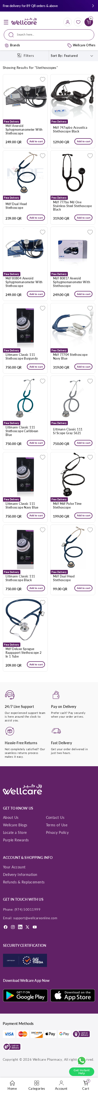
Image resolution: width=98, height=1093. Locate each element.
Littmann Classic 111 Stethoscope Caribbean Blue (22, 431)
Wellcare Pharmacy (47, 1059)
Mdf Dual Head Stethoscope (16, 206)
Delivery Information (20, 874)
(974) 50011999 (28, 909)
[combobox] (48, 35)
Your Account (14, 867)
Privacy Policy (57, 832)
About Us (11, 817)
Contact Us (55, 817)
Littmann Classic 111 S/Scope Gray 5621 (68, 431)
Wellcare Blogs (15, 825)
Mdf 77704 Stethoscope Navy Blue (70, 356)
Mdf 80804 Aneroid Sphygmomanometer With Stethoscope (24, 282)
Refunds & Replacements (24, 882)
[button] (93, 6)
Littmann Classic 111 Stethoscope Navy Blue (22, 505)
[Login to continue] (42, 79)
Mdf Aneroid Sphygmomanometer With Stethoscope (24, 129)
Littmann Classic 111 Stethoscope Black (20, 578)
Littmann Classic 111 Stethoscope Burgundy (22, 356)
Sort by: (57, 56)
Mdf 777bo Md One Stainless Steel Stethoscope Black (72, 206)
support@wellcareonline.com (35, 918)
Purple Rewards (16, 840)
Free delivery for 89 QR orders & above (30, 6)
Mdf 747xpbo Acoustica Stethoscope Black (70, 129)
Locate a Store (15, 832)
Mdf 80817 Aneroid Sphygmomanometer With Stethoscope (71, 282)
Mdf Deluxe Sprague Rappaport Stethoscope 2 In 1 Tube (24, 652)
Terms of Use (57, 825)
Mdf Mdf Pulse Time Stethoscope (67, 505)
